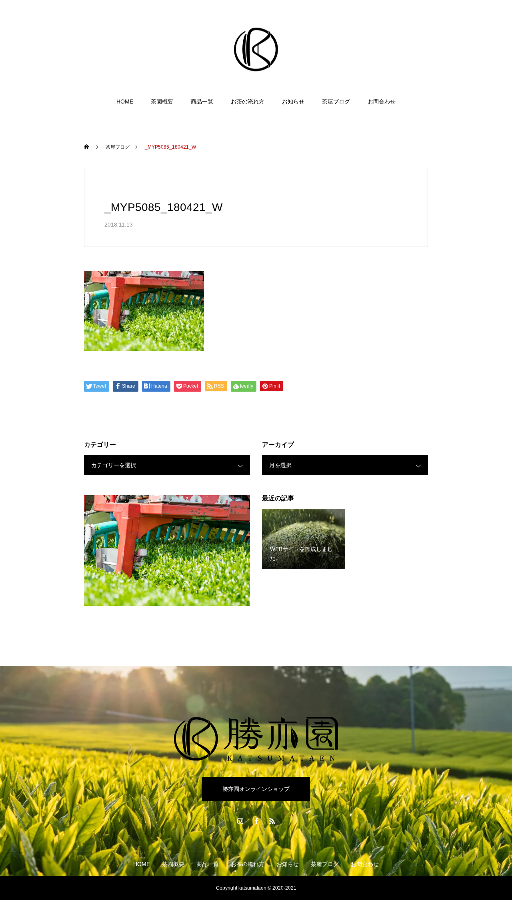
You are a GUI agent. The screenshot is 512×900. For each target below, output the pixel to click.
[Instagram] (240, 821)
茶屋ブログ (336, 101)
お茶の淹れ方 (247, 101)
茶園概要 (162, 101)
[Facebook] (256, 821)
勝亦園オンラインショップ (256, 789)
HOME (124, 101)
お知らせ (293, 101)
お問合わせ (382, 101)
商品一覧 (202, 101)
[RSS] (272, 821)
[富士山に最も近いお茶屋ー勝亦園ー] (256, 49)
